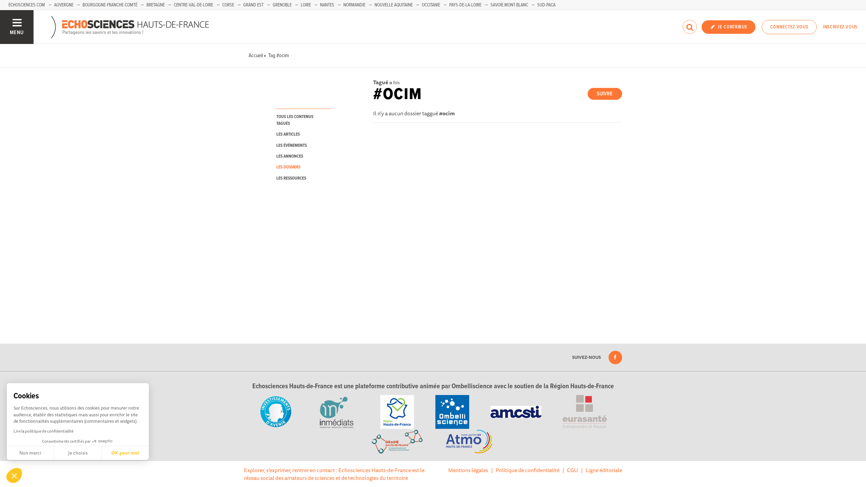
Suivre (605, 93)
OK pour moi (125, 453)
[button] (14, 475)
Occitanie (431, 5)
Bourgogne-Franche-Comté (110, 5)
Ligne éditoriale (604, 470)
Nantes (327, 5)
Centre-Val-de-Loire (193, 5)
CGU (572, 470)
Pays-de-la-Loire (465, 5)
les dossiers (288, 167)
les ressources (291, 178)
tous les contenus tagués (294, 120)
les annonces (289, 156)
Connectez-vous (789, 27)
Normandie (354, 5)
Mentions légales (468, 470)
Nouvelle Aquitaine (393, 5)
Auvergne (63, 5)
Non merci (30, 453)
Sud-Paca (546, 5)
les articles (288, 134)
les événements (291, 145)
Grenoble (282, 5)
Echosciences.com (26, 5)
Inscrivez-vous (840, 27)
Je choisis (78, 453)
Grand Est (253, 5)
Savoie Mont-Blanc (509, 5)
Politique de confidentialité (528, 470)
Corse (228, 5)
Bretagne (155, 5)
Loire (306, 5)
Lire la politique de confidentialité (43, 431)
